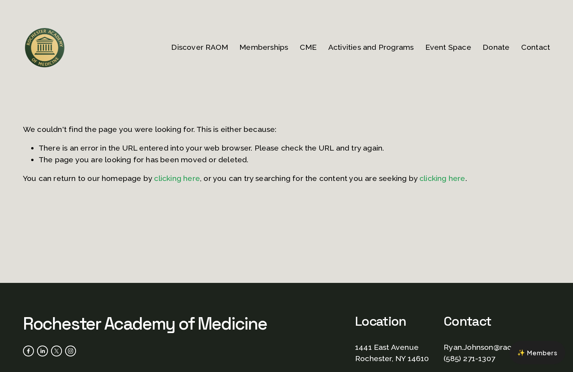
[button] (537, 352)
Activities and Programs (371, 47)
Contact (535, 47)
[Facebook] (28, 351)
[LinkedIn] (42, 351)
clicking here (177, 178)
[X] (56, 351)
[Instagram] (70, 351)
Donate (496, 47)
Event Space (448, 47)
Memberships (263, 47)
